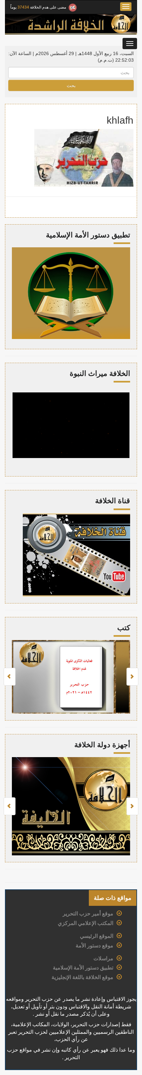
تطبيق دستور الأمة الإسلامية (83, 967)
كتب (123, 628)
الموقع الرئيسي (96, 936)
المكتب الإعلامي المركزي (85, 923)
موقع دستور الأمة (94, 945)
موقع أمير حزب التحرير (88, 913)
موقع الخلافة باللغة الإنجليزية (82, 977)
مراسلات (103, 958)
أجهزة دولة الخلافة (102, 745)
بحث (71, 85)
